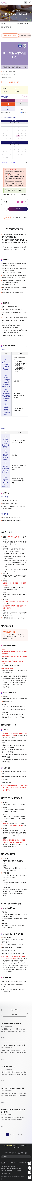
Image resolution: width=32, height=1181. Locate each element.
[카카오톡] (6, 1153)
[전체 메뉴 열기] (29, 2)
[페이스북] (16, 1153)
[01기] (21, 100)
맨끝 (21, 1134)
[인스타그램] (19, 1153)
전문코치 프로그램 (5, 23)
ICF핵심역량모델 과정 (6, 27)
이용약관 (15, 1146)
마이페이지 (21, 1146)
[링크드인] (25, 1153)
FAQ (26, 1146)
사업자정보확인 (16, 1148)
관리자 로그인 (1, 1179)
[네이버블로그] (10, 1153)
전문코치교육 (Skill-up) (23, 23)
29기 (21, 104)
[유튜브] (22, 1153)
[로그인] (25, 2)
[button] (23, 96)
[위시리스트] (4, 209)
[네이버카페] (13, 1153)
